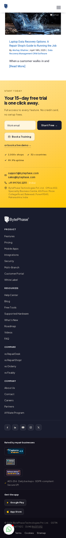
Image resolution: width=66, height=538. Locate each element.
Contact (9, 394)
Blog (7, 301)
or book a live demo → (17, 145)
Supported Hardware (16, 313)
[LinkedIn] (15, 427)
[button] (8, 529)
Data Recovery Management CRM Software (33, 30)
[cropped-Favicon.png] (5, 5)
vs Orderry (10, 366)
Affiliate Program (14, 412)
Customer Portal (14, 273)
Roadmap (10, 326)
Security (9, 260)
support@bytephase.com (23, 173)
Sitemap (41, 533)
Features (9, 236)
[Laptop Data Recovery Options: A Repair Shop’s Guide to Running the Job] (33, 24)
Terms (18, 533)
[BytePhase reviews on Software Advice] (13, 473)
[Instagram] (31, 427)
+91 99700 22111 (17, 182)
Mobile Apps (11, 248)
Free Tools (10, 307)
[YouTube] (23, 427)
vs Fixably (9, 372)
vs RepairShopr (13, 360)
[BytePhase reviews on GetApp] (10, 462)
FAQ (6, 338)
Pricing (8, 242)
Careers (9, 400)
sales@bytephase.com (21, 177)
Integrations (11, 254)
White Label (11, 279)
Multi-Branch (11, 267)
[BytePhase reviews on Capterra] (15, 451)
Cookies (29, 533)
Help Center (11, 294)
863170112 (37, 526)
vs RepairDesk (12, 353)
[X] (39, 427)
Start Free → (49, 125)
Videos (8, 332)
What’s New (11, 319)
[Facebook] (7, 427)
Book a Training (21, 136)
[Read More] (17, 66)
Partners (9, 406)
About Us (9, 387)
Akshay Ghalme (20, 50)
